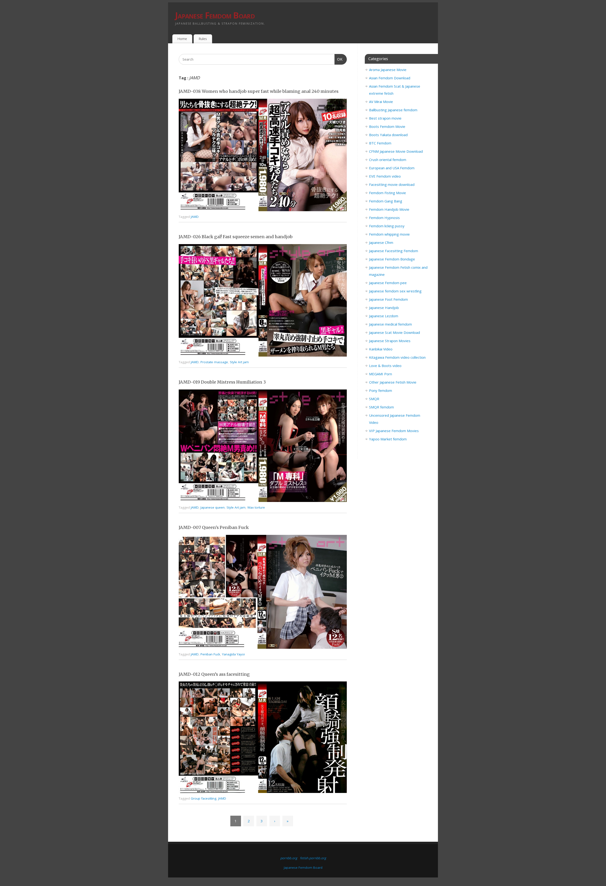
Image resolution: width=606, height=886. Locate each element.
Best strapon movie (385, 118)
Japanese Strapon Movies (389, 340)
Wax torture (256, 507)
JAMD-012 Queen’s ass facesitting (214, 674)
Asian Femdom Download (389, 78)
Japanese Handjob (384, 307)
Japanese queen (213, 507)
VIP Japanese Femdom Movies (394, 430)
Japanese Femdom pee (388, 282)
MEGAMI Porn (380, 373)
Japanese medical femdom (390, 324)
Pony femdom (380, 390)
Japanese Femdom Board (215, 15)
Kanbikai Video (380, 349)
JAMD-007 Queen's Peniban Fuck (214, 527)
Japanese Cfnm (381, 242)
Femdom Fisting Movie (387, 192)
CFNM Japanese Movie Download (396, 151)
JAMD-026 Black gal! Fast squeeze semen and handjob (236, 236)
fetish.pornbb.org (313, 858)
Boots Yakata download (388, 134)
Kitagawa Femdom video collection (397, 357)
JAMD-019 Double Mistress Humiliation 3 (222, 382)
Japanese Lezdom (383, 315)
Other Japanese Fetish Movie (392, 382)
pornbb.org (288, 858)
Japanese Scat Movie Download (394, 332)
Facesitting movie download (391, 184)
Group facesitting (203, 798)
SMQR (374, 398)
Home (182, 38)
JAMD (195, 217)
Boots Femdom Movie (387, 126)
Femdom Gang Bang (385, 201)
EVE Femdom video (385, 176)
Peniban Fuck (210, 654)
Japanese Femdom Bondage (392, 259)
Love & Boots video (385, 365)
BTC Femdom (380, 143)
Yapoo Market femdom (388, 439)
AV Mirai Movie (381, 101)
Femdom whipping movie (389, 234)
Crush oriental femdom (387, 159)
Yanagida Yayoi (233, 654)
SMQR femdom (381, 407)
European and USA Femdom (391, 168)
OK (338, 59)
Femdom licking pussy (387, 226)
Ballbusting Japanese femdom (393, 109)
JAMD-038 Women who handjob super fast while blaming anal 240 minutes (259, 91)
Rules (203, 38)
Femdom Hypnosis (384, 217)
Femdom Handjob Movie (389, 209)
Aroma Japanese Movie (387, 69)
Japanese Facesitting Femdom (393, 250)
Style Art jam (239, 362)
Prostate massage (214, 362)
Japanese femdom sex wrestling (395, 291)
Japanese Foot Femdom (388, 299)
